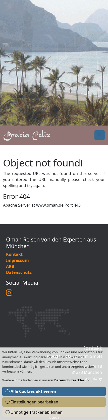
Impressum (17, 260)
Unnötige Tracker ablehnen (36, 412)
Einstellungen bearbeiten (34, 402)
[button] (99, 135)
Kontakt (14, 254)
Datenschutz (19, 272)
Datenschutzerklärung (72, 380)
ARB (10, 266)
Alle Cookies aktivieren (33, 391)
